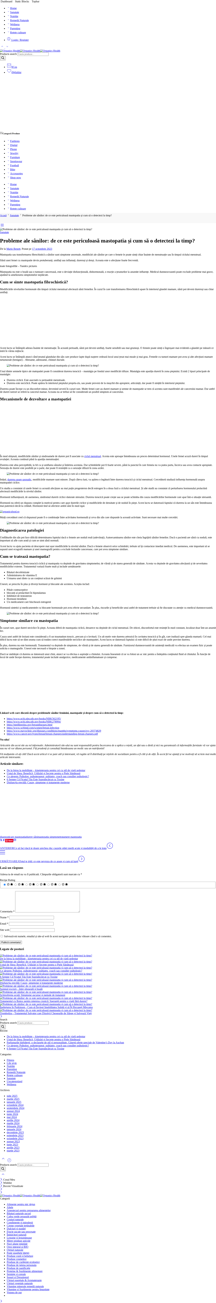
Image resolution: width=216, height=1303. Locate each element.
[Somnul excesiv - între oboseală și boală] (108, 986)
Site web (4, 929)
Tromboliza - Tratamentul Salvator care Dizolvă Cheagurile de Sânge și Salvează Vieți (46, 1013)
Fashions (15, 141)
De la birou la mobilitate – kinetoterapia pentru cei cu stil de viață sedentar (46, 770)
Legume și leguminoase (19, 1237)
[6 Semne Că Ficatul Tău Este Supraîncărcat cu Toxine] (108, 973)
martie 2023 (13, 1150)
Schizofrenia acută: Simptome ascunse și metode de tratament (32, 995)
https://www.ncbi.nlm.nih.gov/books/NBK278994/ (34, 721)
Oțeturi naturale (15, 1249)
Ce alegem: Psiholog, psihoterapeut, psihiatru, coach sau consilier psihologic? (48, 776)
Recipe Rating (7, 880)
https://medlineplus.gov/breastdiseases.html (29, 724)
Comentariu (7, 911)
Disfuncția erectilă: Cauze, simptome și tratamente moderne (38, 782)
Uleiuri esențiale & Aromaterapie (24, 1280)
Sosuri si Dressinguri (18, 1277)
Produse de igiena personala (21, 1265)
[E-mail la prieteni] (14, 840)
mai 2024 (12, 1117)
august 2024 (13, 1111)
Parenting (15, 28)
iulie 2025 (12, 1095)
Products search (8, 54)
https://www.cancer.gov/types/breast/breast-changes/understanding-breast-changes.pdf (52, 733)
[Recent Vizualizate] (9, 1161)
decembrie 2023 (15, 1132)
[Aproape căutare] (3, 1176)
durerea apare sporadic (19, 479)
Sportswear (16, 161)
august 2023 (13, 1141)
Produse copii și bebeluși (20, 1256)
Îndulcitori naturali (16, 1234)
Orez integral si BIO (17, 1246)
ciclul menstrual (92, 456)
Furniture (15, 157)
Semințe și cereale (16, 1274)
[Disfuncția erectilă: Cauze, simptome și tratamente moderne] (108, 979)
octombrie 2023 (15, 1138)
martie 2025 (13, 1098)
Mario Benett (13, 248)
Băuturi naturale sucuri (19, 1213)
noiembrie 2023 (15, 1135)
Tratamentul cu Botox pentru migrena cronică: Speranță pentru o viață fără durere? (43, 1001)
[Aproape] (1, 1016)
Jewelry (14, 153)
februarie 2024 (14, 1126)
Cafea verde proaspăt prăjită (21, 1216)
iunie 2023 (12, 1144)
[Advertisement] (108, 104)
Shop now (15, 177)
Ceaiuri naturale (15, 1219)
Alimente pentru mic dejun (21, 1204)
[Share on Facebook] (4, 840)
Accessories (16, 173)
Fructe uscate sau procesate (21, 1231)
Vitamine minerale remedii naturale (25, 1286)
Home (13, 8)
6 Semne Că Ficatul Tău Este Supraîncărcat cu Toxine (35, 779)
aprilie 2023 (13, 1147)
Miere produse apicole (18, 1240)
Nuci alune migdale (17, 1243)
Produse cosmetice (16, 1259)
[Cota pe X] (1, 840)
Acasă (3, 215)
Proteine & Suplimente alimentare (25, 1271)
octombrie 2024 (15, 1105)
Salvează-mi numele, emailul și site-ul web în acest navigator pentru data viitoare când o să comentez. (58, 936)
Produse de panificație (18, 1268)
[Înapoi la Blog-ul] (2, 853)
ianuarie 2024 (14, 1129)
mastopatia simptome (49, 836)
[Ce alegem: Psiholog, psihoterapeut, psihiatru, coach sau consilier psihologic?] (108, 967)
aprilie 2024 (13, 1120)
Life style (12, 1063)
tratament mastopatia (71, 836)
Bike (12, 169)
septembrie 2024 (15, 1108)
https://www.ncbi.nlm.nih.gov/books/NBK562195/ (34, 718)
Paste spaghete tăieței (18, 1252)
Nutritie (14, 16)
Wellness (15, 24)
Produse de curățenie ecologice (23, 1262)
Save (10, 840)
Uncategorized (14, 1081)
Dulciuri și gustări (16, 1228)
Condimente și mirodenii (20, 1222)
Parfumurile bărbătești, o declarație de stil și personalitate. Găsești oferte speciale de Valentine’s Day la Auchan (65, 1042)
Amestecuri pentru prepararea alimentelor (29, 1210)
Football (14, 165)
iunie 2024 (12, 1114)
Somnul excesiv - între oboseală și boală (21, 989)
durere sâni (32, 836)
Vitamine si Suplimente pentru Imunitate (28, 1289)
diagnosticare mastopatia (13, 836)
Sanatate (14, 12)
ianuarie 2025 (14, 1102)
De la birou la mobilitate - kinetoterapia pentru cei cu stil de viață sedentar (39, 958)
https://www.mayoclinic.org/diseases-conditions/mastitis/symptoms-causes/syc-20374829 (54, 730)
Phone (13, 149)
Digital (13, 145)
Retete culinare (18, 32)
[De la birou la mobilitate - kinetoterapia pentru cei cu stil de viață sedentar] (108, 955)
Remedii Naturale (19, 20)
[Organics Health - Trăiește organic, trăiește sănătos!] (30, 50)
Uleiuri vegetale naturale (20, 1283)
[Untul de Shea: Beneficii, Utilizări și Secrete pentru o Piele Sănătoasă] (108, 961)
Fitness (10, 1060)
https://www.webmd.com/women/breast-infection (33, 727)
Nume (4, 917)
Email (4, 923)
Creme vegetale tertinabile (20, 1225)
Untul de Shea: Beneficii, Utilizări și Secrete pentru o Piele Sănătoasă (43, 773)
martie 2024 (13, 1123)
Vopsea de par (14, 1292)
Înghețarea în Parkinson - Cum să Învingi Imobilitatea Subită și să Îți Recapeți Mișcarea (46, 1007)
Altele (10, 1207)
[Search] (3, 58)
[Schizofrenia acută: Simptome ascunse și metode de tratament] (108, 992)
